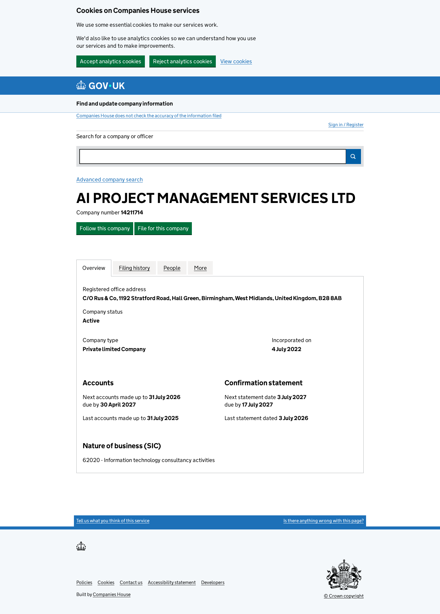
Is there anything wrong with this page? (323, 520)
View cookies (236, 61)
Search (353, 156)
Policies (84, 582)
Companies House (112, 594)
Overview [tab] (93, 267)
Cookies (106, 582)
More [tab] (200, 267)
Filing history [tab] (134, 267)
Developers (212, 582)
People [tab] (171, 267)
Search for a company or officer (114, 136)
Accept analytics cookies (110, 61)
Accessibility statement (172, 582)
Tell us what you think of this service (112, 520)
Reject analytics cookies (182, 61)
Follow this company (105, 228)
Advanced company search (109, 179)
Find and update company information (124, 103)
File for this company (163, 228)
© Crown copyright (344, 596)
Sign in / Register (346, 124)
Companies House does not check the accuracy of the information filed (148, 115)
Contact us (131, 582)
